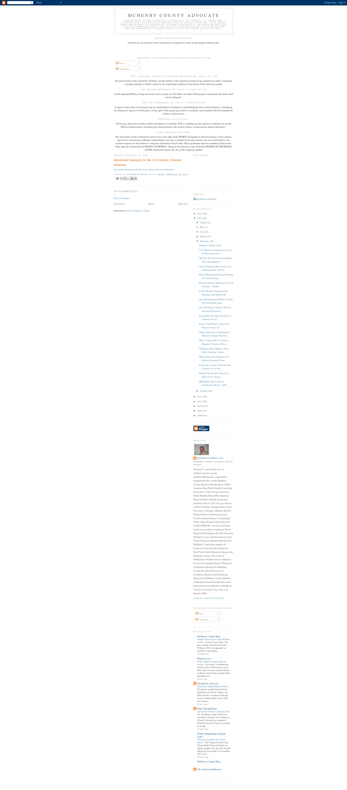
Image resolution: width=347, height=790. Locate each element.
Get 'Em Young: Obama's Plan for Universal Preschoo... (215, 309)
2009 (200, 410)
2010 (200, 406)
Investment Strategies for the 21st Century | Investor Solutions (148, 162)
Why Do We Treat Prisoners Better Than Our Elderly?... (215, 259)
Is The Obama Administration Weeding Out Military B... (213, 292)
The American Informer (209, 769)
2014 (200, 213)
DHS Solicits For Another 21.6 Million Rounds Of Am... (214, 358)
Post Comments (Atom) (138, 210)
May (202, 227)
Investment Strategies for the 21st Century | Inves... (215, 317)
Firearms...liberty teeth (210, 245)
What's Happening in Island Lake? (211, 735)
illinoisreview (204, 658)
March (203, 236)
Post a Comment (122, 198)
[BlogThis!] (125, 178)
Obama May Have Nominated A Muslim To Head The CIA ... (214, 334)
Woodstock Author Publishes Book (212, 686)
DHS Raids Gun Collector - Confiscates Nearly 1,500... (213, 383)
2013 (200, 218)
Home (151, 203)
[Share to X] (128, 178)
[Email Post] (117, 178)
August (204, 222)
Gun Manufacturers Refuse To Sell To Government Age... (216, 301)
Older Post (183, 203)
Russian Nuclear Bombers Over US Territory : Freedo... (216, 284)
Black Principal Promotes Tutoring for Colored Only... (216, 276)
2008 (200, 415)
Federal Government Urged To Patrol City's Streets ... (214, 375)
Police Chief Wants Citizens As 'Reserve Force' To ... (214, 325)
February (204, 241)
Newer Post (119, 203)
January (204, 390)
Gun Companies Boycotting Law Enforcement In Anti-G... (215, 268)
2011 (200, 401)
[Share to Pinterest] (135, 178)
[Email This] (122, 178)
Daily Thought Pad (207, 708)
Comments (123, 68)
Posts (121, 63)
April (203, 231)
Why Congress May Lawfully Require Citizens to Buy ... (213, 342)
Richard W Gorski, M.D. (210, 458)
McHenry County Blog (208, 636)
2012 (200, 396)
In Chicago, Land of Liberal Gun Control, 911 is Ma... (215, 366)
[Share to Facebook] (132, 178)
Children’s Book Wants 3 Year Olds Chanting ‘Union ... (213, 350)
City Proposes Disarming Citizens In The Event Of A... (215, 251)
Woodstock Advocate (207, 683)
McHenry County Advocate (174, 15)
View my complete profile (209, 598)
